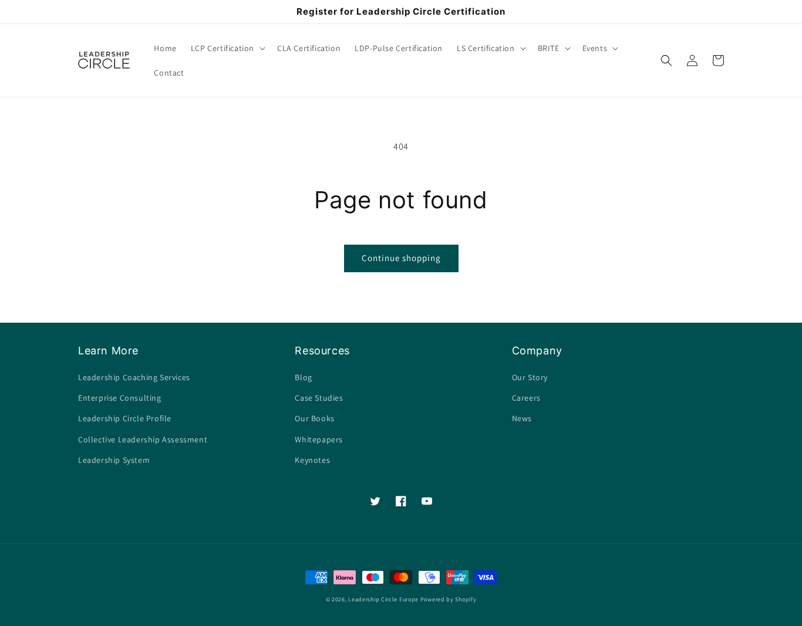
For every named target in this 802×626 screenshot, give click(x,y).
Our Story (530, 377)
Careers (526, 397)
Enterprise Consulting (119, 397)
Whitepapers (319, 439)
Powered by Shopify (448, 599)
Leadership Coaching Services (134, 377)
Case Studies (319, 397)
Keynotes (312, 460)
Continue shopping (401, 257)
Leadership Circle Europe (383, 599)
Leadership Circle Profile (124, 418)
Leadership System (114, 460)
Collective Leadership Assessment (142, 439)
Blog (303, 377)
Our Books (314, 418)
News (522, 418)
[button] (227, 48)
